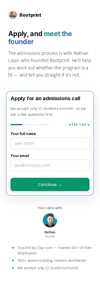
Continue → (50, 184)
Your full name (23, 134)
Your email (20, 156)
